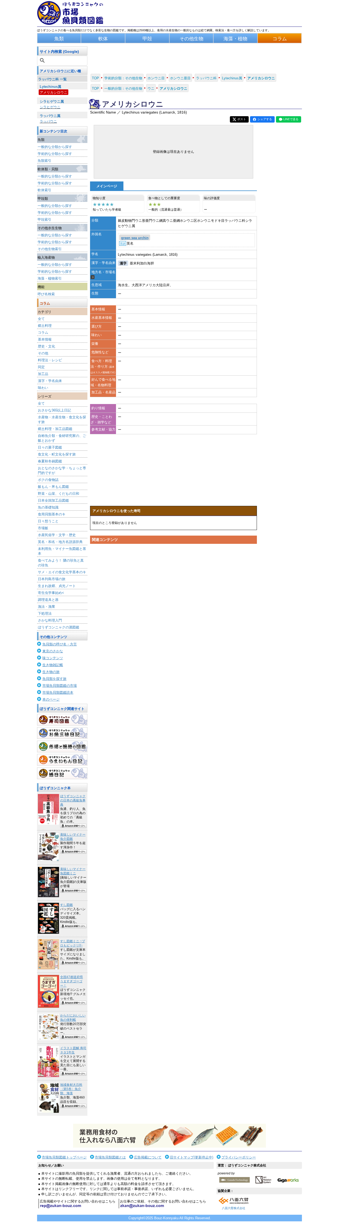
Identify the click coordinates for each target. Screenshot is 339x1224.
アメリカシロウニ (53, 92)
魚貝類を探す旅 (54, 679)
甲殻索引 (44, 220)
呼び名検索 (46, 294)
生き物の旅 (51, 672)
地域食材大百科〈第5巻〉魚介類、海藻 (71, 1089)
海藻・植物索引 (50, 278)
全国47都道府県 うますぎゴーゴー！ (71, 981)
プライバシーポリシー (238, 1157)
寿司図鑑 (62, 720)
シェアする (264, 119)
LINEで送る (290, 119)
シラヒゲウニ (50, 107)
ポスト (241, 119)
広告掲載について (148, 1157)
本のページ (51, 699)
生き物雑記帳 (52, 665)
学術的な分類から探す (55, 154)
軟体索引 (44, 190)
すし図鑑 (66, 905)
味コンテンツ (52, 658)
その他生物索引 (50, 249)
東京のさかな (52, 651)
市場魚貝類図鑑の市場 (59, 686)
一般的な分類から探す (55, 147)
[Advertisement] (173, 596)
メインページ (106, 186)
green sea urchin (135, 238)
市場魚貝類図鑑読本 (57, 693)
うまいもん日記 (62, 760)
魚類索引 (44, 161)
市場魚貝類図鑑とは (110, 1157)
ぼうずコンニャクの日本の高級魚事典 (73, 800)
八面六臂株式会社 (233, 1208)
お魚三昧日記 (62, 733)
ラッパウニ (48, 121)
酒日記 (62, 773)
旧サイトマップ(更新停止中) (191, 1157)
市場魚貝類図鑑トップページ (64, 1157)
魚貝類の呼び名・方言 (59, 644)
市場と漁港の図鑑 (62, 746)
